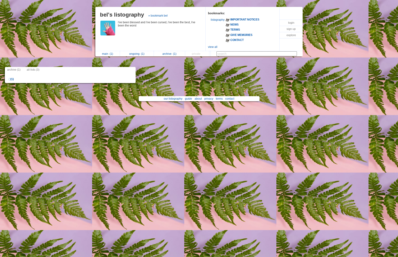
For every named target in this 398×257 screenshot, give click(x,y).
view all (212, 47)
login (291, 22)
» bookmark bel (158, 15)
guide (188, 98)
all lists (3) (33, 69)
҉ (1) (12, 79)
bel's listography (122, 15)
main (107, 53)
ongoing (136, 53)
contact (229, 98)
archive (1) (13, 69)
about (198, 98)
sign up (291, 29)
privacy (208, 98)
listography (218, 19)
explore (291, 35)
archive (169, 53)
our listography (173, 98)
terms (219, 98)
